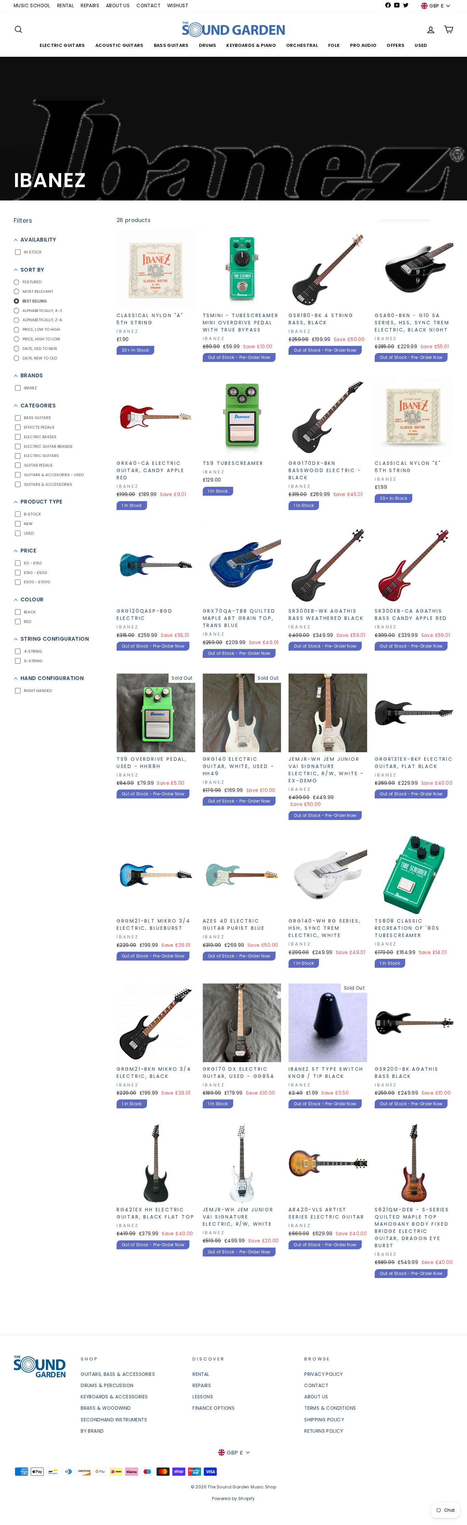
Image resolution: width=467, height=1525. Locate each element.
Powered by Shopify (233, 1498)
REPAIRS (90, 5)
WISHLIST (177, 5)
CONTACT (148, 5)
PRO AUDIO (363, 45)
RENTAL (65, 5)
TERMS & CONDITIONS (330, 1408)
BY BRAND (92, 1431)
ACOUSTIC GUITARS (119, 45)
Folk (334, 45)
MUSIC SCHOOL (32, 5)
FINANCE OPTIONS (213, 1408)
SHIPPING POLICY (324, 1420)
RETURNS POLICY (323, 1431)
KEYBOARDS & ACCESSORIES (114, 1397)
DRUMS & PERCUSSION (107, 1385)
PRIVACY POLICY (323, 1374)
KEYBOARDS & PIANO (251, 45)
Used (421, 45)
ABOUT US (118, 5)
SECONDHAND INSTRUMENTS (114, 1420)
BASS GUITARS (171, 45)
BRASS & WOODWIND (106, 1408)
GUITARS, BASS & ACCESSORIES (118, 1374)
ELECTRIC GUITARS (62, 45)
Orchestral (302, 45)
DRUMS (207, 45)
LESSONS (202, 1397)
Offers (395, 45)
